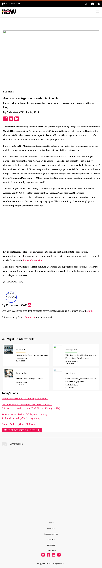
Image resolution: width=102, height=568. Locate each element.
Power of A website (32, 260)
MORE (90, 311)
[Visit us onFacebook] (48, 555)
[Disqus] (51, 480)
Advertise (51, 540)
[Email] (29, 305)
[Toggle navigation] (3, 16)
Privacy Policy (51, 551)
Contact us (30, 317)
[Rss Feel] (59, 555)
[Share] (6, 118)
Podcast (51, 523)
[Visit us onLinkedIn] (53, 555)
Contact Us (51, 545)
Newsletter (51, 528)
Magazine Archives (51, 534)
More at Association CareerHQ (22, 430)
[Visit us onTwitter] (43, 555)
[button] (12, 4)
